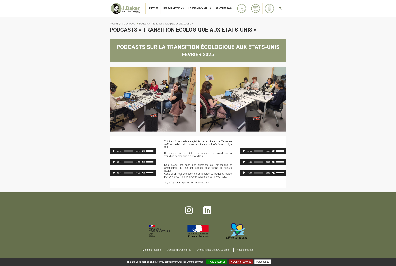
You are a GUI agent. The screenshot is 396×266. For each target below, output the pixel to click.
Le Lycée (153, 8)
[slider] (150, 151)
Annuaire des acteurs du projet (213, 249)
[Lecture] (113, 151)
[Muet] (143, 151)
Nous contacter (245, 249)
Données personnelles (179, 249)
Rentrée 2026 (223, 8)
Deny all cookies (241, 261)
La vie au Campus (199, 8)
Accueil (114, 23)
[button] (280, 8)
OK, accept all (218, 261)
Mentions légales (151, 249)
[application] (133, 151)
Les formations (173, 8)
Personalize (262, 261)
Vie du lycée (128, 23)
